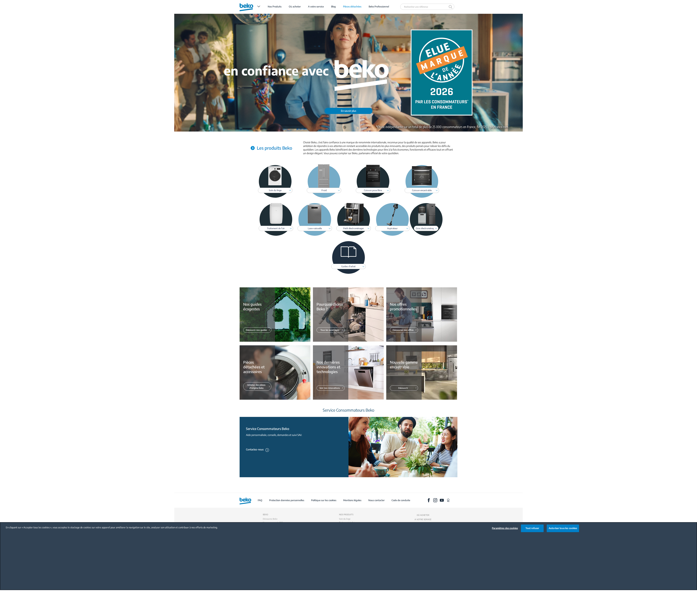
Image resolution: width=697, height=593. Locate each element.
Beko (265, 514)
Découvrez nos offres (403, 330)
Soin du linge (344, 519)
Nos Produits (275, 6)
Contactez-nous (255, 449)
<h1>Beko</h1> (250, 6)
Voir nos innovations (329, 388)
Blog (333, 6)
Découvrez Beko (270, 519)
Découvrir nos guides (256, 330)
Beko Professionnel (379, 6)
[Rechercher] (451, 7)
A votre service (316, 6)
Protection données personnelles (286, 500)
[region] (348, 556)
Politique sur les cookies (323, 500)
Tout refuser (532, 528)
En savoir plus (348, 110)
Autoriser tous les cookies (563, 528)
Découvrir (403, 388)
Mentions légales (352, 500)
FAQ (260, 500)
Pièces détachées (352, 6)
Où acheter (295, 6)
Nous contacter (376, 500)
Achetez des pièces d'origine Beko (256, 386)
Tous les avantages (329, 330)
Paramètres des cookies (505, 528)
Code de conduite (401, 500)
